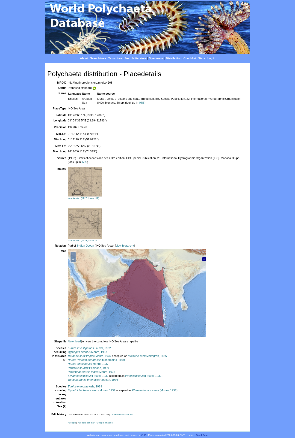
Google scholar (86, 422)
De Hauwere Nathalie (122, 414)
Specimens (156, 58)
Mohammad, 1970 (96, 360)
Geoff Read (202, 435)
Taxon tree (115, 58)
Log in (211, 58)
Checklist (189, 58)
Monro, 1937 (87, 352)
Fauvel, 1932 (89, 348)
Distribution (173, 58)
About (84, 58)
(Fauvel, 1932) (143, 376)
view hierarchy (125, 245)
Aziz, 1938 (85, 386)
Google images (105, 422)
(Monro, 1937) (154, 390)
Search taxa (98, 58)
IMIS (142, 102)
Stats (201, 58)
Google (72, 422)
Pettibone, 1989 (88, 368)
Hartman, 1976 (93, 379)
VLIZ (143, 435)
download (74, 341)
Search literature (135, 58)
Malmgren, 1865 (147, 356)
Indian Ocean (85, 245)
